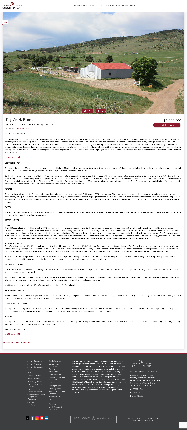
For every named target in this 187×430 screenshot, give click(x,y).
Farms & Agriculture (53, 370)
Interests (94, 5)
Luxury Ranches (55, 382)
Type (102, 5)
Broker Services (80, 5)
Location (110, 5)
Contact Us (136, 392)
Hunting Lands (55, 389)
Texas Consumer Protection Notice (34, 391)
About (133, 5)
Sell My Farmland (34, 364)
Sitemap (30, 402)
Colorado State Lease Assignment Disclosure (36, 397)
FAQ (29, 372)
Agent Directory (138, 396)
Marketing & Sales (34, 381)
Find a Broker (122, 5)
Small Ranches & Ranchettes (55, 408)
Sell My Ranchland (34, 361)
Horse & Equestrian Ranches (57, 393)
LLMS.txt (31, 405)
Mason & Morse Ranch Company (143, 420)
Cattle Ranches (55, 361)
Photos (89, 111)
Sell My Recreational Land (35, 368)
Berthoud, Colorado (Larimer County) (18, 342)
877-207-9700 (137, 389)
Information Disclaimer (151, 418)
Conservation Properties (54, 365)
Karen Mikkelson (21, 128)
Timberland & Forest (54, 398)
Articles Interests (34, 375)
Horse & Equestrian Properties (57, 378)
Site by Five (137, 418)
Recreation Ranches (53, 403)
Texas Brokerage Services (34, 385)
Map (101, 111)
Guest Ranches (55, 374)
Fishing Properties (56, 385)
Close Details (11, 157)
